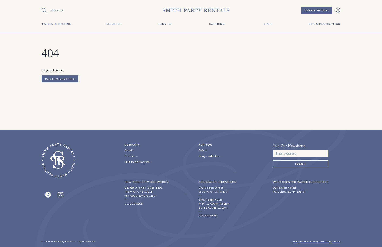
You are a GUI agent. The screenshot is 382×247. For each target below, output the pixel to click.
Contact (130, 156)
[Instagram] (60, 195)
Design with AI (317, 10)
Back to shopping (60, 78)
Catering (217, 23)
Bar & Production (324, 23)
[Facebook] (48, 194)
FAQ (201, 150)
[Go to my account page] (338, 10)
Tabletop (113, 23)
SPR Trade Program (137, 161)
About (128, 150)
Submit (300, 163)
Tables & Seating (56, 23)
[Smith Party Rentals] (196, 10)
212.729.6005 (134, 203)
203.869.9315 (208, 215)
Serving (165, 23)
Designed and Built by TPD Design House (316, 241)
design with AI (208, 156)
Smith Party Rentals (62, 241)
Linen (268, 23)
